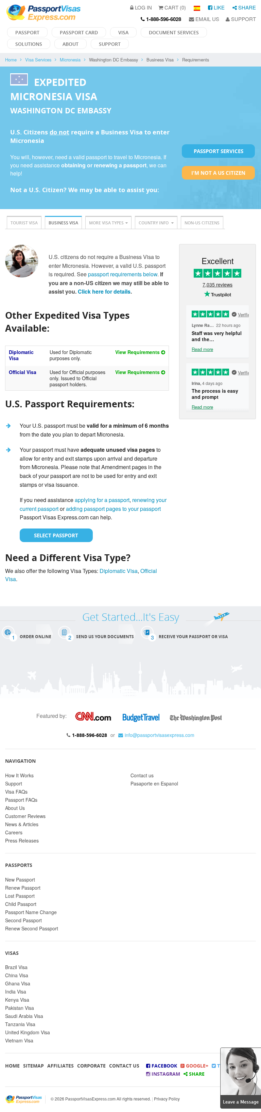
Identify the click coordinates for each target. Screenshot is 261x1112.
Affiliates (60, 1065)
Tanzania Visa (20, 1024)
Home (11, 59)
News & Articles (21, 824)
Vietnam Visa (19, 1040)
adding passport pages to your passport (113, 509)
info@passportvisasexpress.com (159, 734)
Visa (123, 32)
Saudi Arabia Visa (24, 1016)
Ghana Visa (17, 983)
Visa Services (38, 59)
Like (218, 7)
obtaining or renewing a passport (103, 165)
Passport (27, 32)
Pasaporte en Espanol (154, 783)
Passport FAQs (21, 799)
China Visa (16, 975)
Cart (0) (174, 7)
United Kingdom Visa (27, 1032)
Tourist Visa (24, 223)
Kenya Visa (17, 999)
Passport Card (79, 32)
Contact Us (124, 1065)
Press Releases (22, 840)
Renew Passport (22, 887)
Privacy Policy (167, 1098)
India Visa (15, 991)
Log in (143, 7)
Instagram (165, 1074)
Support (243, 18)
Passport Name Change (31, 912)
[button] (240, 1077)
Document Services (174, 32)
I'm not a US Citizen (218, 172)
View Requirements (138, 352)
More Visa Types (106, 223)
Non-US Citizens (202, 223)
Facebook (163, 1065)
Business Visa (63, 223)
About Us (15, 807)
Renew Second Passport (31, 928)
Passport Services (218, 151)
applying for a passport (102, 500)
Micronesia (70, 59)
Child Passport (20, 904)
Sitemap (33, 1065)
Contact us (142, 775)
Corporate (91, 1065)
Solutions (28, 44)
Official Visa (22, 372)
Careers (13, 832)
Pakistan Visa (19, 1007)
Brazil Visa (16, 967)
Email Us (206, 18)
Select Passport (56, 535)
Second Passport (23, 920)
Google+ (196, 1065)
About (71, 44)
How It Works (19, 775)
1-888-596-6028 (89, 735)
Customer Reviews (25, 816)
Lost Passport (20, 895)
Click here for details (104, 291)
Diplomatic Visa (21, 355)
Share (246, 7)
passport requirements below (122, 274)
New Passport (20, 879)
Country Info (154, 223)
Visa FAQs (16, 791)
